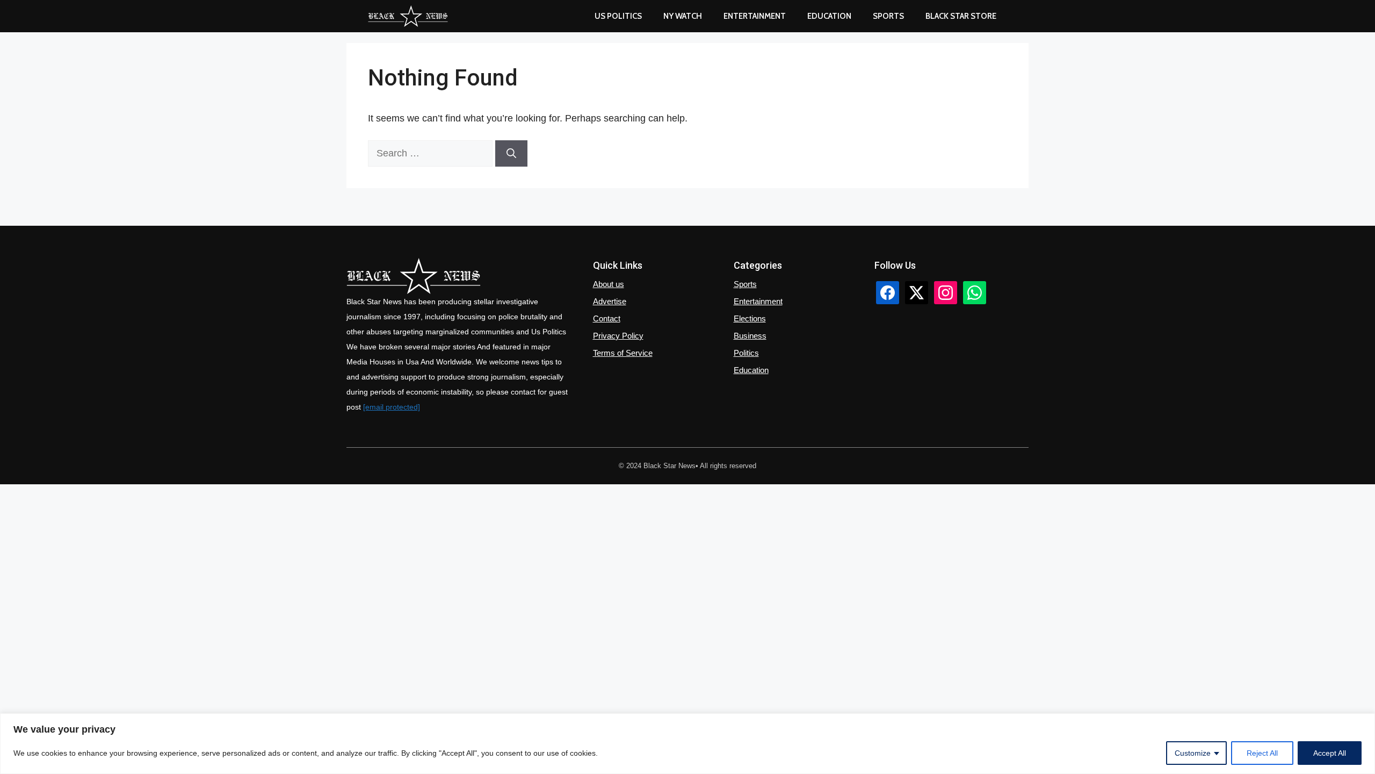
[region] (687, 743)
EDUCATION (829, 16)
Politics (746, 352)
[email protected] (391, 407)
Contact (606, 318)
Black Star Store (960, 16)
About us (608, 284)
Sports (888, 16)
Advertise (609, 301)
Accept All (1329, 753)
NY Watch (682, 16)
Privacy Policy (618, 335)
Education (751, 370)
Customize (1193, 753)
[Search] (511, 153)
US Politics (618, 16)
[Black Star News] (408, 16)
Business (750, 335)
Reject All (1262, 753)
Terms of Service (623, 352)
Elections (750, 318)
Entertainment (754, 16)
